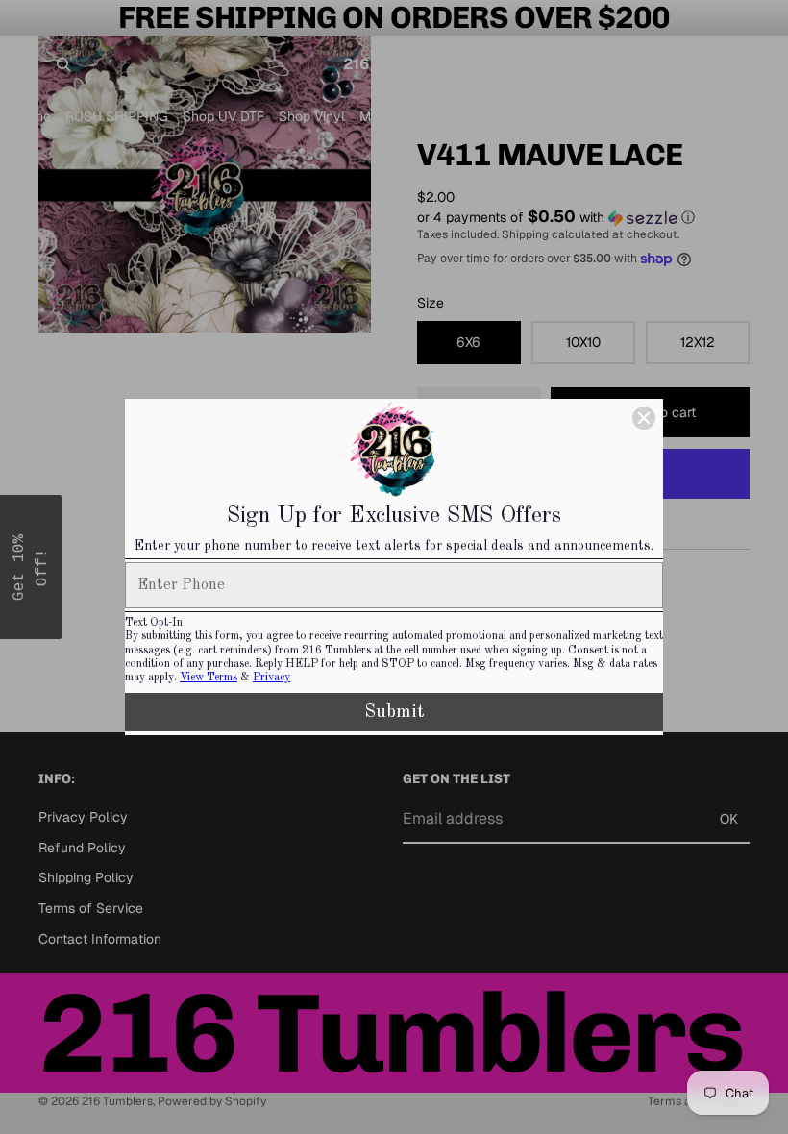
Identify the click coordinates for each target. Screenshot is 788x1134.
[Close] (643, 418)
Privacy (271, 677)
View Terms (208, 677)
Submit (394, 712)
